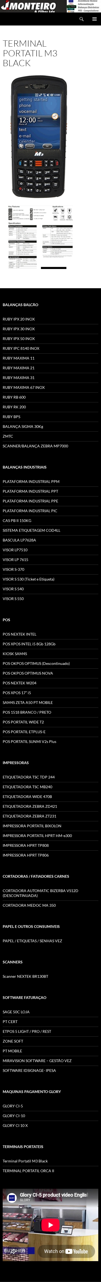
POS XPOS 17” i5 (17, 692)
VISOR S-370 (13, 569)
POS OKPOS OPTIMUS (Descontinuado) (36, 663)
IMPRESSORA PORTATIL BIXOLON (32, 825)
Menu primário (94, 18)
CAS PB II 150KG (17, 520)
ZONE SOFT (13, 1041)
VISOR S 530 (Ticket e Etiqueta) (28, 579)
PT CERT (10, 1021)
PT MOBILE (12, 1051)
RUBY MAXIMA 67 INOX (24, 387)
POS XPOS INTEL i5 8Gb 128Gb (29, 644)
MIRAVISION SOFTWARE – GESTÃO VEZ (37, 1060)
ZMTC (8, 436)
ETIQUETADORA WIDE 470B (27, 796)
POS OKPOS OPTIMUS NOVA (28, 673)
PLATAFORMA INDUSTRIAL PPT (30, 491)
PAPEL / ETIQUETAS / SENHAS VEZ (32, 940)
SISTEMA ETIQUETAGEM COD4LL (31, 530)
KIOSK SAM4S (15, 653)
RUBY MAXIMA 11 (18, 358)
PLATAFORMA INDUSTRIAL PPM (31, 481)
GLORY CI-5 (13, 1106)
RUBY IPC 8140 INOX (21, 348)
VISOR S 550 (13, 598)
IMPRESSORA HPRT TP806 (26, 855)
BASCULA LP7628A (19, 540)
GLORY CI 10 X (15, 1125)
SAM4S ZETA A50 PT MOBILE (28, 702)
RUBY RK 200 (14, 407)
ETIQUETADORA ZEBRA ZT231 (29, 816)
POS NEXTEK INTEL (19, 634)
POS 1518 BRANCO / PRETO (27, 712)
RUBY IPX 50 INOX (19, 338)
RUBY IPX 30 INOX (19, 328)
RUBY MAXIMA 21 (18, 368)
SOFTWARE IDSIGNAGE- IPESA (29, 1070)
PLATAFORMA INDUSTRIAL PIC (30, 510)
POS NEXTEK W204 (19, 683)
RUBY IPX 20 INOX (19, 319)
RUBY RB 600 (14, 397)
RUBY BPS (11, 416)
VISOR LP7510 (15, 549)
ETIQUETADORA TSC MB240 (27, 786)
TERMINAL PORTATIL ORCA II (28, 1170)
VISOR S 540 (13, 588)
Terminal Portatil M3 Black (25, 1161)
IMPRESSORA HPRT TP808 (26, 845)
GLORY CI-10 (14, 1115)
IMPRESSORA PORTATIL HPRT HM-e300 (37, 835)
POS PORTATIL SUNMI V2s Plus (29, 741)
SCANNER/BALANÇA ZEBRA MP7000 (35, 446)
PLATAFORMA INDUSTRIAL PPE (30, 501)
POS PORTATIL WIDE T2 (23, 722)
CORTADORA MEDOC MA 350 (29, 905)
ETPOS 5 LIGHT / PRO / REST (27, 1031)
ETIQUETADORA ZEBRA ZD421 (30, 806)
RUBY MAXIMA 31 (18, 377)
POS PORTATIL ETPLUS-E (24, 731)
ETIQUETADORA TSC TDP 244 (29, 777)
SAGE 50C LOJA (16, 1011)
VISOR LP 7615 (15, 559)
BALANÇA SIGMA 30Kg (23, 426)
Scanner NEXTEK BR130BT (25, 976)
